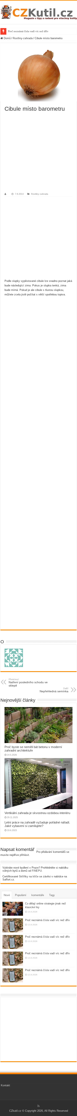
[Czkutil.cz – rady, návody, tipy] (38, 11)
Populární (20, 895)
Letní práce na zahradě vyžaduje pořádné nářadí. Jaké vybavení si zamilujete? (37, 824)
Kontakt (5, 1085)
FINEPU (37, 870)
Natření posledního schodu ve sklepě (28, 682)
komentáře (37, 895)
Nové (7, 895)
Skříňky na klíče (28, 876)
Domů (7, 38)
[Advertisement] (38, 152)
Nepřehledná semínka (54, 690)
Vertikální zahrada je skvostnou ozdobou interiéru (37, 813)
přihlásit (24, 854)
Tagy (52, 895)
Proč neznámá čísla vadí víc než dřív (28, 31)
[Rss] (38, 1105)
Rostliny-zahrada (23, 38)
